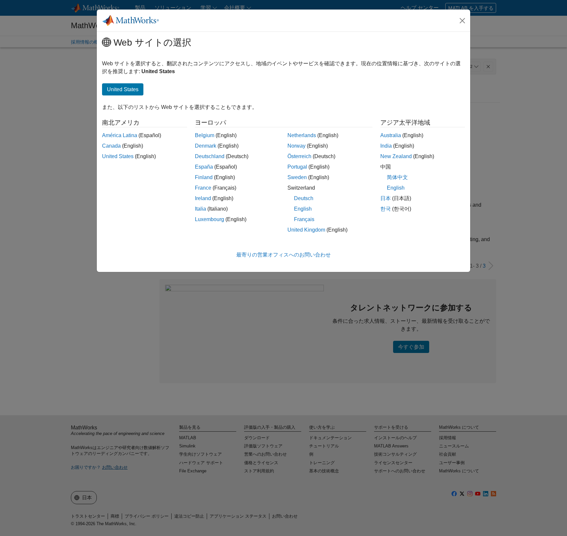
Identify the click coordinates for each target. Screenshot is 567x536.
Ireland (203, 198)
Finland (204, 177)
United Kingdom (306, 230)
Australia (390, 135)
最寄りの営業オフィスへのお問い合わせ (283, 255)
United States (118, 156)
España (204, 167)
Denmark (205, 146)
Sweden (297, 177)
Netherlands (301, 135)
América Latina (119, 135)
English (303, 209)
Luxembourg (209, 219)
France (203, 188)
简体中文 (397, 177)
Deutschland (209, 156)
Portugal (297, 167)
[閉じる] (462, 20)
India (386, 146)
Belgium (204, 135)
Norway (296, 146)
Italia (200, 209)
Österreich (299, 156)
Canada (111, 146)
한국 (385, 209)
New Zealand (396, 156)
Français (304, 219)
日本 (385, 198)
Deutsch (303, 198)
